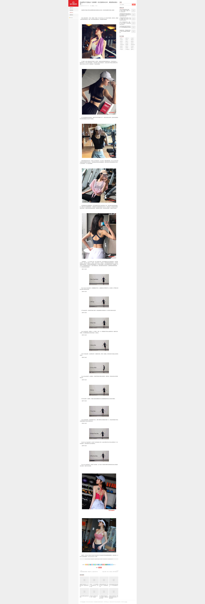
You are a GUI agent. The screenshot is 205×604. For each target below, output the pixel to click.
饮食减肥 (121, 39)
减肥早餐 (132, 42)
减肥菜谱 (121, 41)
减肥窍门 (121, 38)
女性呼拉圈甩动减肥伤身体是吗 (84, 596)
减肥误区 (132, 47)
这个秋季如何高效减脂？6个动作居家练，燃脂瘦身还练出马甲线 (103, 597)
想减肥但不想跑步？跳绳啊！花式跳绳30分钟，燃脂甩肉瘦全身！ (98, 3)
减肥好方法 (127, 38)
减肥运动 (71, 12)
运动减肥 (132, 38)
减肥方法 (71, 7)
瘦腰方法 (132, 49)
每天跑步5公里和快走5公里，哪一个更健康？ (94, 596)
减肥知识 (71, 14)
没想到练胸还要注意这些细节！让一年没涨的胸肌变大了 (113, 585)
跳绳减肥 (127, 44)
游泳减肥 (132, 46)
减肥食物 (71, 10)
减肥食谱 (132, 41)
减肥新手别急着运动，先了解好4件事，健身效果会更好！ (84, 585)
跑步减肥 (127, 42)
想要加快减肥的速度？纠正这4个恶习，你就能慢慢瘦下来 (103, 585)
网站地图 (126, 601)
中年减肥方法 (127, 49)
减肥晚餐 (121, 46)
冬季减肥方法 (122, 44)
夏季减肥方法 (133, 44)
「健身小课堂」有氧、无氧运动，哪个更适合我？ (110, 571)
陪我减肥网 (73, 3)
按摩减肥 (127, 47)
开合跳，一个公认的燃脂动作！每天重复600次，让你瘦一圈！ (94, 585)
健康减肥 (100, 567)
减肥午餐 (127, 46)
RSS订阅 (71, 17)
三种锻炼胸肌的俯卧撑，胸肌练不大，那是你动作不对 (89, 571)
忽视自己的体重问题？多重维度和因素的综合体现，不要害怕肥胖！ (113, 597)
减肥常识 (127, 39)
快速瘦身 (121, 42)
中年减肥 (121, 49)
